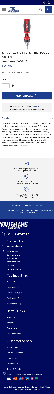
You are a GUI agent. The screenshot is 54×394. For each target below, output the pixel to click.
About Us (11, 317)
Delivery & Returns (15, 353)
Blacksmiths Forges (15, 303)
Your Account (13, 347)
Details (5, 118)
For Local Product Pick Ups (27, 184)
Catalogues (12, 328)
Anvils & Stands (13, 282)
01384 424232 (38, 106)
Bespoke (10, 323)
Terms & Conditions (15, 369)
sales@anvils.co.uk (15, 246)
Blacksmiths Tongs (15, 298)
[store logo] (13, 10)
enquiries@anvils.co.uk (32, 169)
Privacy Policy (45, 210)
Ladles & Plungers (14, 292)
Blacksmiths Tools (14, 287)
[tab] (27, 118)
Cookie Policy (12, 363)
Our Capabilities (14, 333)
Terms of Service (25, 213)
